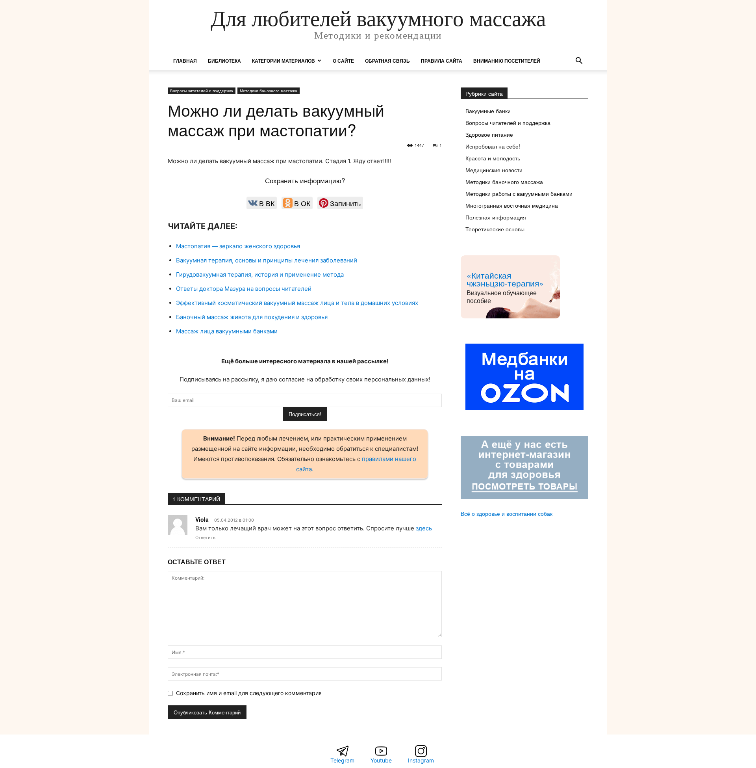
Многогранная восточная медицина (511, 205)
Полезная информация (495, 217)
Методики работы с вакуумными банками (519, 193)
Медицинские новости (494, 170)
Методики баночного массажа (268, 90)
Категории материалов (283, 60)
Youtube (381, 760)
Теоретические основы (494, 229)
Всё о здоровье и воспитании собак (506, 513)
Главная (185, 60)
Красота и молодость (492, 158)
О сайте (343, 60)
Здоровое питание (489, 134)
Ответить (205, 537)
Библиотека (224, 60)
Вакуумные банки (488, 111)
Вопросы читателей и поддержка (201, 90)
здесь (424, 528)
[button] (578, 61)
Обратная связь (387, 60)
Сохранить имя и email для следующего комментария (249, 693)
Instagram (421, 760)
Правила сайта (441, 60)
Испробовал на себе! (492, 146)
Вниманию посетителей (506, 60)
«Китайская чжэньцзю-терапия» (505, 279)
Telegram (342, 760)
